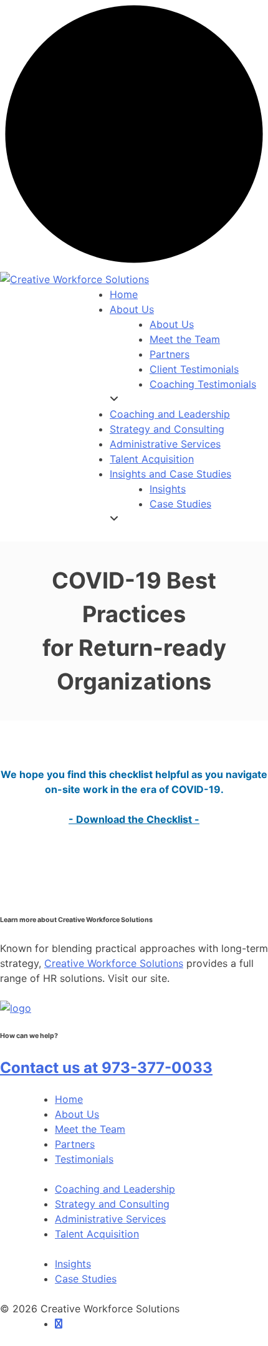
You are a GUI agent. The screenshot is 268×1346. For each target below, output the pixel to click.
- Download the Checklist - (134, 819)
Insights (73, 1263)
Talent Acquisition (97, 1234)
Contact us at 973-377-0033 (106, 1068)
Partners (75, 1144)
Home (69, 1099)
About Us (77, 1114)
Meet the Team (90, 1129)
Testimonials (84, 1159)
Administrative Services (110, 1219)
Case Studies (86, 1278)
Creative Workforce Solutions (113, 963)
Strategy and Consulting (112, 1204)
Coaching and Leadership (115, 1189)
